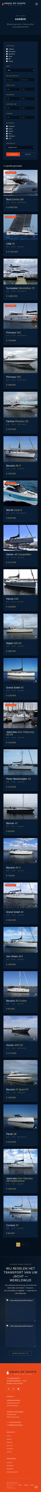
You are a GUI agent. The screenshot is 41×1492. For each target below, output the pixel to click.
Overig (11, 61)
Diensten (9, 1442)
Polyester (12, 126)
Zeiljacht (11, 49)
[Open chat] (36, 1487)
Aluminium (12, 136)
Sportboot (12, 54)
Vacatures (10, 1448)
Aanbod (9, 1439)
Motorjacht (12, 51)
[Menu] (36, 4)
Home (9, 1436)
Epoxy (10, 129)
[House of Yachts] (13, 4)
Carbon (11, 131)
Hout (10, 138)
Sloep (10, 56)
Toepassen (13, 154)
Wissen (28, 154)
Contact (9, 1452)
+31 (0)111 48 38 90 (15, 1422)
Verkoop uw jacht (12, 1472)
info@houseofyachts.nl (15, 1425)
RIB (10, 59)
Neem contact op (20, 1353)
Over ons (10, 1445)
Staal (10, 133)
